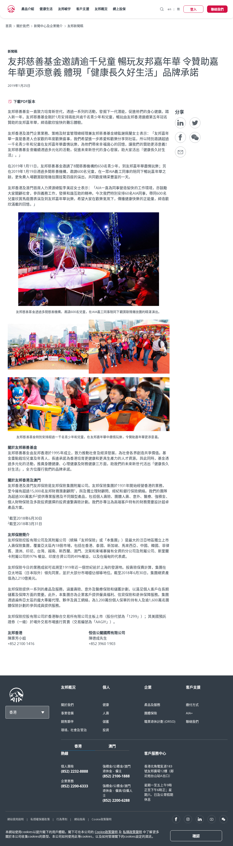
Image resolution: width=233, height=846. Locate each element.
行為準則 (61, 819)
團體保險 (150, 713)
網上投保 (119, 9)
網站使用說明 (15, 819)
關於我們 (67, 704)
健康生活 (46, 9)
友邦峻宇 (64, 9)
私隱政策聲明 (132, 832)
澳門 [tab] (112, 746)
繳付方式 (192, 704)
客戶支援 (82, 9)
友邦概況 (101, 9)
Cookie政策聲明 (101, 819)
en (169, 9)
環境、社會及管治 (74, 730)
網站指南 (79, 819)
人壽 (106, 713)
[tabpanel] (144, 779)
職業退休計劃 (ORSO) (159, 721)
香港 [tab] (78, 746)
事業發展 (67, 713)
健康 (106, 704)
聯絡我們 (192, 721)
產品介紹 (27, 9)
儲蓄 (106, 721)
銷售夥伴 (67, 721)
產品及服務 (152, 704)
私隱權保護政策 (40, 819)
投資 (106, 730)
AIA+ (189, 713)
